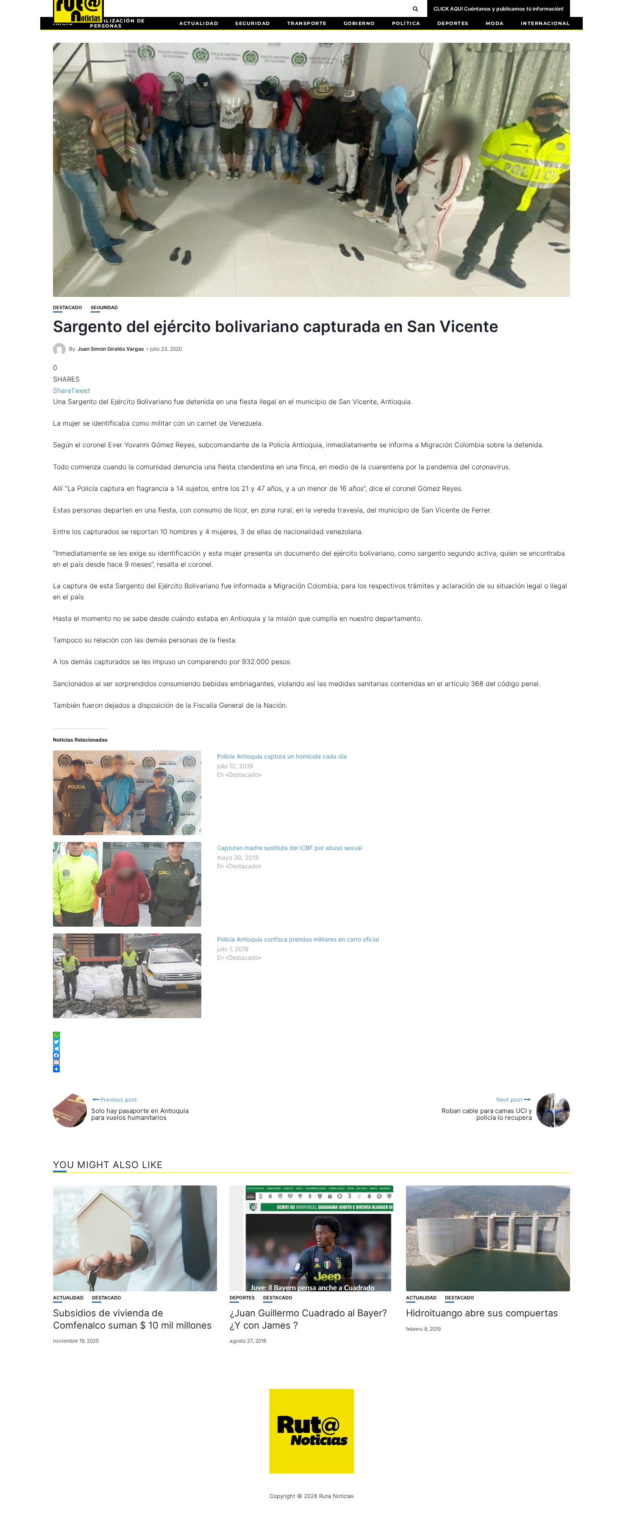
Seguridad (252, 23)
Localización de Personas (117, 23)
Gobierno (359, 23)
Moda (495, 23)
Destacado (67, 307)
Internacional (545, 23)
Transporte (307, 23)
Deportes (453, 23)
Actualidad (198, 23)
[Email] (311, 1062)
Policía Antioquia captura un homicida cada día (282, 756)
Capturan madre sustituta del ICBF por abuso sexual (289, 847)
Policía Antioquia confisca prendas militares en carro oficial (298, 939)
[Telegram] (311, 1048)
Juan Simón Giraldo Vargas (111, 349)
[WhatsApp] (311, 1035)
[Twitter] (311, 1041)
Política (406, 23)
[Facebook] (311, 1055)
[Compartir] (311, 1069)
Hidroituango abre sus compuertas (482, 1312)
